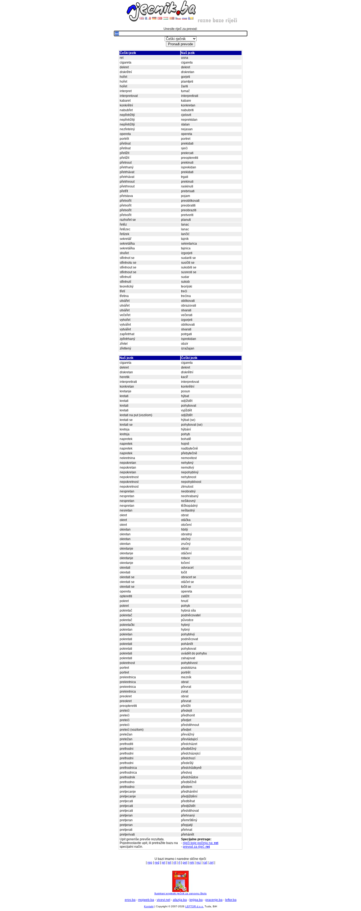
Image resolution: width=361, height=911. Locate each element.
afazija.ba (180, 900)
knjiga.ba (196, 900)
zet (211, 862)
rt (179, 862)
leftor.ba (231, 900)
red (157, 862)
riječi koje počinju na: (200, 843)
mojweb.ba (146, 900)
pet (185, 862)
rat (205, 862)
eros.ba (130, 900)
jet (163, 862)
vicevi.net (163, 900)
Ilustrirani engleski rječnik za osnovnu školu (180, 893)
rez (198, 862)
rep (149, 862)
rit (174, 862)
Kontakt (149, 906)
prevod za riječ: (196, 847)
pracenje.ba (214, 900)
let (169, 862)
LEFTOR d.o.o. (194, 906)
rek (191, 862)
